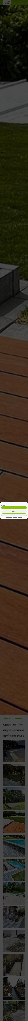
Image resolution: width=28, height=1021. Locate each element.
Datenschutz (15, 517)
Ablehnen (14, 511)
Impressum (20, 517)
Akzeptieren (14, 507)
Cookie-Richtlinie (9, 517)
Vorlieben (14, 514)
